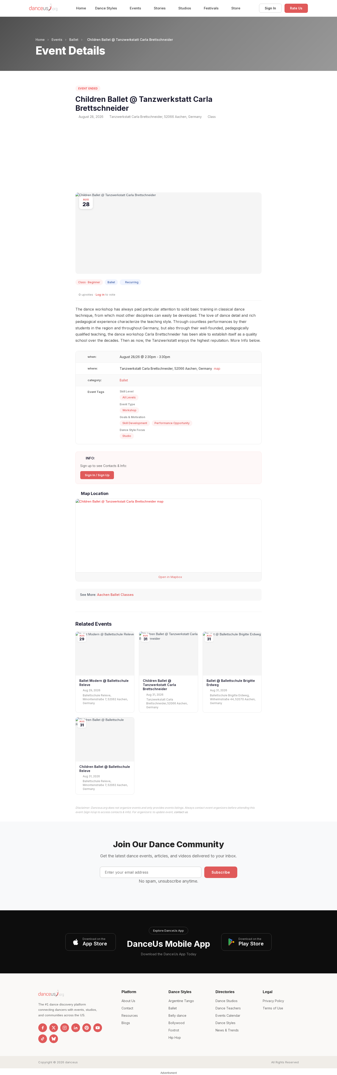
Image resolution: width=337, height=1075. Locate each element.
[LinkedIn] (75, 1027)
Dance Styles (106, 8)
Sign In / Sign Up (97, 475)
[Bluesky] (53, 1038)
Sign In (270, 8)
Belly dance (177, 1015)
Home (81, 8)
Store (235, 8)
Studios (185, 8)
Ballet (73, 40)
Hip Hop (174, 1037)
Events (136, 8)
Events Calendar (227, 1015)
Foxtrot (173, 1030)
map (217, 368)
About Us (128, 1001)
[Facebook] (42, 1027)
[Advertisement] (168, 156)
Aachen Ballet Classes (115, 595)
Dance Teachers (228, 1008)
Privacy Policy (273, 1001)
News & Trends (227, 1030)
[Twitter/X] (53, 1027)
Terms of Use (273, 1008)
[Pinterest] (86, 1027)
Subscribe (221, 872)
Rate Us (296, 8)
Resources (130, 1015)
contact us (181, 812)
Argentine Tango (181, 1001)
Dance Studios (226, 1001)
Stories (160, 8)
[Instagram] (64, 1027)
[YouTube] (97, 1027)
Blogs (126, 1023)
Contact (127, 1008)
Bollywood (176, 1023)
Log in (100, 294)
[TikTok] (42, 1038)
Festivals (211, 8)
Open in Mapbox (169, 577)
